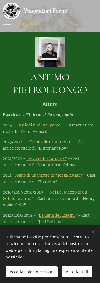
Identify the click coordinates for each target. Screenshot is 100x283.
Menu (91, 15)
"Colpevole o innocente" (50, 141)
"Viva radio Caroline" (46, 158)
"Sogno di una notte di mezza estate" (47, 175)
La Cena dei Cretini (57, 215)
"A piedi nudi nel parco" (39, 125)
